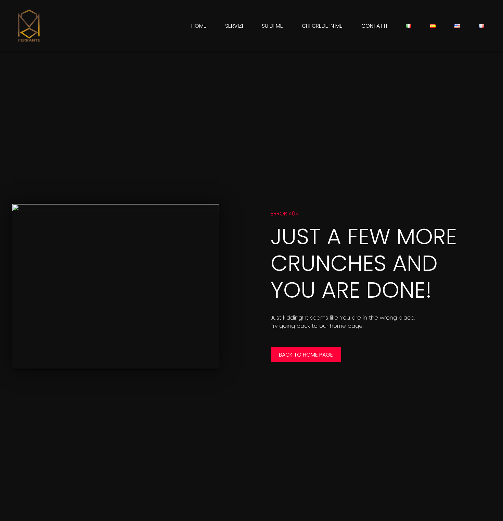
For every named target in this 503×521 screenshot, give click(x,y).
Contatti (374, 26)
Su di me (272, 26)
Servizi (234, 26)
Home (198, 26)
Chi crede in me (322, 26)
